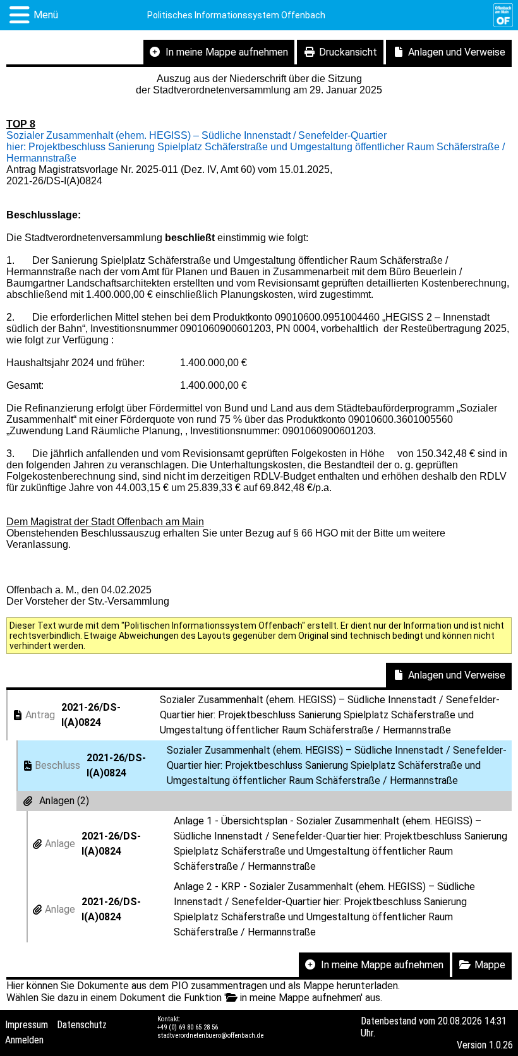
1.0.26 (501, 1045)
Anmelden (24, 1040)
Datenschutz (82, 1025)
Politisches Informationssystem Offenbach (236, 15)
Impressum (26, 1025)
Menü (45, 15)
